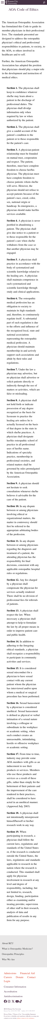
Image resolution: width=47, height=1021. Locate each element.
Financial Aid (27, 973)
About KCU (7, 943)
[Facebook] (5, 1000)
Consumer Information (15, 986)
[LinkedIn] (24, 1000)
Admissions (10, 973)
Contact (31, 977)
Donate (20, 977)
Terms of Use (17, 1014)
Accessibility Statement (29, 1014)
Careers (8, 977)
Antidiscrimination (13, 996)
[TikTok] (20, 1000)
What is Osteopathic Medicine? (17, 948)
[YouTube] (16, 1000)
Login (7, 981)
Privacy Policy (8, 1014)
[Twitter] (13, 1000)
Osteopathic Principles (13, 954)
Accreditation (10, 991)
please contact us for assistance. (26, 1018)
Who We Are (8, 959)
